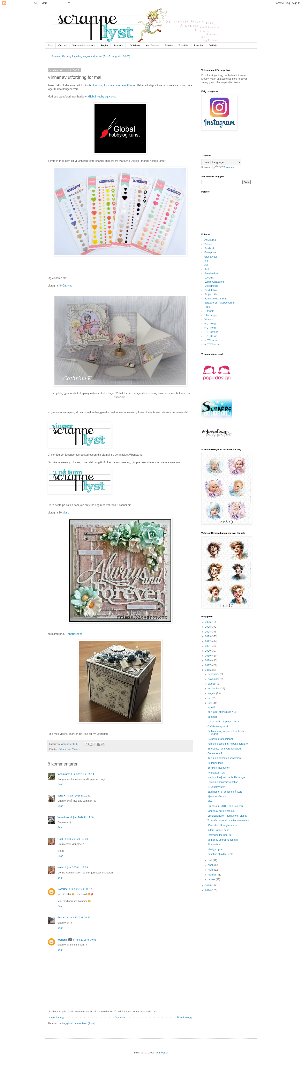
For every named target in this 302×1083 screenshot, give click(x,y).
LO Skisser (134, 45)
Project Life (210, 294)
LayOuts (209, 277)
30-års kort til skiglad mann (222, 825)
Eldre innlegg (184, 1017)
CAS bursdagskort (217, 726)
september (214, 688)
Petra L (62, 917)
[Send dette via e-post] (87, 744)
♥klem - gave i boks (218, 830)
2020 (208, 650)
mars (211, 869)
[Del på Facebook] (99, 744)
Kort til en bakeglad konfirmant (224, 758)
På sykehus (213, 844)
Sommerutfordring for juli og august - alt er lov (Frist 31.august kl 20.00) (90, 56)
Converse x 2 (214, 753)
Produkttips (210, 290)
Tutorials (183, 45)
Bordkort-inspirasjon (218, 767)
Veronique (63, 817)
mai (210, 860)
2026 (208, 622)
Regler (104, 45)
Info (206, 260)
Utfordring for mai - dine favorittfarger (113, 85)
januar (212, 879)
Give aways (210, 256)
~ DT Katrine (211, 332)
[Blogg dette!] (91, 744)
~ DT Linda (210, 340)
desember (214, 674)
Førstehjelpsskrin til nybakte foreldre (227, 743)
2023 (208, 636)
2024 (208, 631)
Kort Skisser (152, 45)
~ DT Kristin (210, 336)
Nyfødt (211, 707)
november (214, 679)
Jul (206, 265)
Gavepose (210, 252)
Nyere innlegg (57, 1017)
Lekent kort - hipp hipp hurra (223, 721)
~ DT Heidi (210, 327)
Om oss (62, 45)
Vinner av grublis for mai (221, 811)
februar (212, 874)
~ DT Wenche (212, 344)
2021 (208, 646)
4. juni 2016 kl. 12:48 (82, 817)
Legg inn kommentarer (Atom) (78, 1023)
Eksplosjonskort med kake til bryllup (227, 815)
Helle (60, 839)
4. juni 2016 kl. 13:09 (76, 867)
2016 (208, 670)
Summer (212, 716)
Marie (65, 512)
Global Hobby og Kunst (102, 96)
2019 (208, 655)
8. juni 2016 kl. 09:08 (84, 939)
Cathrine (67, 285)
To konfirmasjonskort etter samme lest (228, 820)
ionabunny (64, 774)
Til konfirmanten (216, 787)
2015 (208, 885)
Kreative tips (211, 273)
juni (210, 703)
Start (50, 45)
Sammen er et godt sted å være (224, 791)
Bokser (62, 749)
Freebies (198, 45)
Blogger (163, 1052)
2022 (208, 641)
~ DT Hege (210, 323)
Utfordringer (211, 315)
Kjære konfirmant (217, 796)
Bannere (118, 45)
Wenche (62, 939)
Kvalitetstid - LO (216, 772)
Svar (60, 784)
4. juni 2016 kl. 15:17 (80, 889)
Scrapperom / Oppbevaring (219, 302)
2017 (208, 665)
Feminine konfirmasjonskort (222, 782)
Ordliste (213, 45)
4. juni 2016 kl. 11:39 (78, 795)
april (210, 865)
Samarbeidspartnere (83, 45)
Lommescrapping (214, 281)
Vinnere (76, 749)
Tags (207, 306)
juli (210, 698)
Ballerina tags (215, 763)
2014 (208, 890)
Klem (210, 801)
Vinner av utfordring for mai (222, 839)
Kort (69, 749)
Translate (229, 167)
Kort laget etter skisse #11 (221, 712)
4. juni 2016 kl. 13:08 (76, 839)
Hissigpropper (215, 849)
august (212, 693)
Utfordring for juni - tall (219, 835)
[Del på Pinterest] (103, 744)
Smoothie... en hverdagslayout (224, 748)
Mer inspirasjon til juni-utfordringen (226, 777)
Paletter (169, 45)
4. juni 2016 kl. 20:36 (78, 917)
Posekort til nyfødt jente (220, 854)
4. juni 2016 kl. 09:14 (82, 774)
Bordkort (209, 248)
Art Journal (210, 239)
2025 (208, 626)
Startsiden (120, 1017)
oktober (212, 683)
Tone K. (62, 795)
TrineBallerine (74, 633)
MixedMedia (211, 285)
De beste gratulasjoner (220, 739)
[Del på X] (95, 744)
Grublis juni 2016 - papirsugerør (225, 806)
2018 (208, 660)
